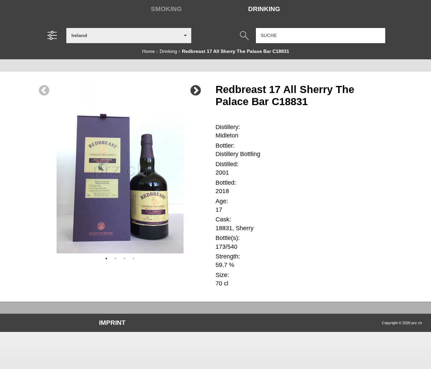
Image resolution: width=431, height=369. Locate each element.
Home (148, 51)
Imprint (112, 322)
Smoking (166, 8)
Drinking (264, 8)
